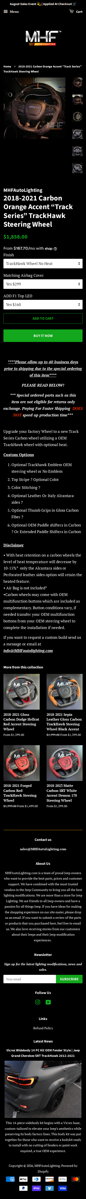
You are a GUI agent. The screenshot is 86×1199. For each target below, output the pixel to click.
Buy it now (43, 335)
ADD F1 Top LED (17, 295)
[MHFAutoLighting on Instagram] (37, 1003)
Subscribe (69, 979)
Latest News (43, 1041)
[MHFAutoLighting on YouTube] (48, 1003)
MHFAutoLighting (47, 1165)
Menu (14, 11)
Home (7, 66)
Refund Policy (43, 1028)
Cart (79, 12)
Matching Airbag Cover (23, 275)
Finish (8, 254)
